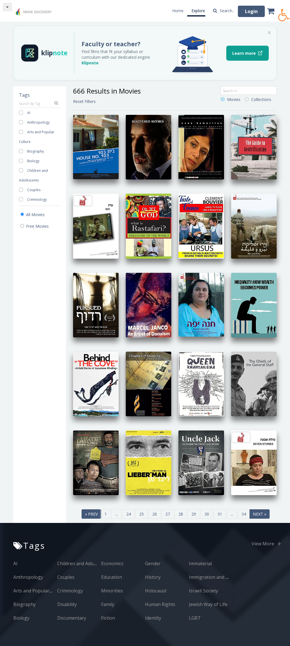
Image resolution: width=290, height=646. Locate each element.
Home (178, 10)
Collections (260, 99)
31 (220, 514)
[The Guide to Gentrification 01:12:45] (254, 146)
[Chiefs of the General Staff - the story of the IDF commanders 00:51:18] (254, 383)
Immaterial (200, 563)
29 (193, 514)
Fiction (108, 618)
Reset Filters (84, 101)
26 (154, 514)
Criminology (37, 199)
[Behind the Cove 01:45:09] (96, 383)
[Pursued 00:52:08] (96, 304)
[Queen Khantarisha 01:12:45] (201, 383)
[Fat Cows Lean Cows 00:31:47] (96, 462)
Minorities (112, 591)
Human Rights (160, 604)
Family (107, 604)
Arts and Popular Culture (39, 591)
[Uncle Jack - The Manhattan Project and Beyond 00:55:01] (201, 462)
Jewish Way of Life (208, 604)
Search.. (226, 10)
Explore (198, 10)
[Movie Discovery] (34, 9)
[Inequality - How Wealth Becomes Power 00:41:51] (254, 304)
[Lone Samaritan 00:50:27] (201, 146)
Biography (35, 151)
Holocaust (156, 591)
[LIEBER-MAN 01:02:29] (148, 462)
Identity (153, 618)
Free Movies (37, 226)
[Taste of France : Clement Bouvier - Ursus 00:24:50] (201, 225)
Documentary (71, 618)
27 (167, 514)
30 (206, 514)
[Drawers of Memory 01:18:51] (148, 383)
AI (28, 112)
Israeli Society (203, 591)
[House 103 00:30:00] (96, 146)
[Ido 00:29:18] (96, 225)
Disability (67, 604)
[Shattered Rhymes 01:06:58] (148, 146)
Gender (153, 563)
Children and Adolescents (84, 563)
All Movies (35, 214)
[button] (284, 12)
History (153, 577)
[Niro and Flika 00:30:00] (254, 225)
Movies (233, 99)
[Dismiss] (269, 32)
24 (128, 514)
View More (263, 544)
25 (141, 514)
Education (111, 577)
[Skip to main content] (7, 7)
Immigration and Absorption (219, 577)
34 (244, 514)
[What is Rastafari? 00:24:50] (148, 225)
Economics (112, 563)
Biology (33, 161)
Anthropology (38, 122)
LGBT (195, 618)
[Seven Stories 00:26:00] (254, 462)
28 (180, 514)
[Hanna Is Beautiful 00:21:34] (201, 304)
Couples (33, 189)
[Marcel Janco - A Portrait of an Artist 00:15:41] (148, 304)
